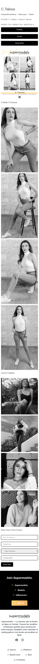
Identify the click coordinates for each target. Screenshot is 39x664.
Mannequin (23, 14)
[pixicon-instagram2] (22, 640)
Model (31, 14)
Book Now (7, 564)
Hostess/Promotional (8, 14)
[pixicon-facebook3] (17, 640)
